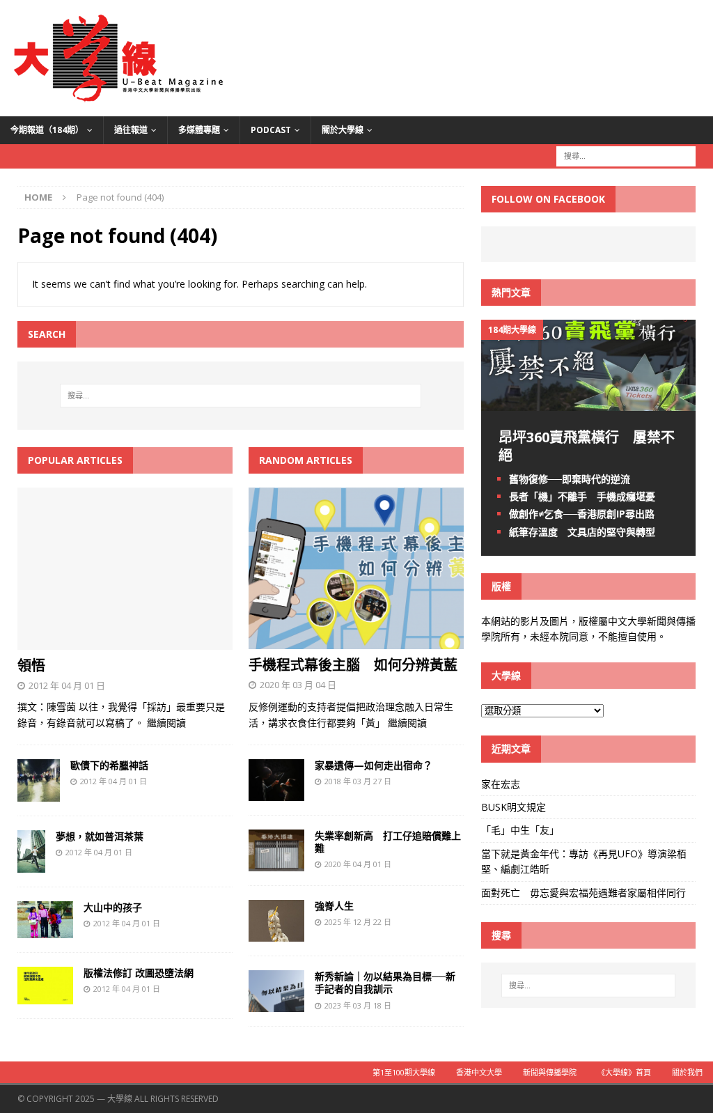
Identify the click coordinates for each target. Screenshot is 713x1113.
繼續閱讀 (166, 722)
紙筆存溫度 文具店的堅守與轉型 (582, 531)
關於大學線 (342, 130)
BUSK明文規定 (513, 807)
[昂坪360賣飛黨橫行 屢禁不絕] (588, 403)
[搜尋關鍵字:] (626, 155)
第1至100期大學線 (404, 1072)
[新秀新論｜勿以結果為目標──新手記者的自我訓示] (276, 1004)
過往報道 (131, 130)
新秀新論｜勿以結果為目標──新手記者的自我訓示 (385, 982)
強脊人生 (334, 905)
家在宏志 (500, 784)
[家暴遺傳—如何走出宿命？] (276, 793)
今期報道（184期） (47, 130)
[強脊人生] (276, 933)
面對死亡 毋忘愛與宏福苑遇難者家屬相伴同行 (585, 892)
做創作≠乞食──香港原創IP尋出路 (582, 513)
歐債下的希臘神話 (109, 765)
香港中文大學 (479, 1072)
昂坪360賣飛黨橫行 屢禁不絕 (587, 446)
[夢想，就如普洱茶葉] (31, 864)
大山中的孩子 (113, 907)
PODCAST (271, 130)
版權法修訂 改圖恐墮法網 (139, 972)
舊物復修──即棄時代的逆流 (569, 478)
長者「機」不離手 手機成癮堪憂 (582, 496)
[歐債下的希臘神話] (38, 793)
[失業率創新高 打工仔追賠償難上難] (276, 863)
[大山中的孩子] (45, 929)
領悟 (31, 665)
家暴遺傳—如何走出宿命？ (373, 765)
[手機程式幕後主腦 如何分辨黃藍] (356, 641)
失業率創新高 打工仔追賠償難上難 (388, 842)
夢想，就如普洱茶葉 (99, 836)
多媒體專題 (199, 130)
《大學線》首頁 (624, 1072)
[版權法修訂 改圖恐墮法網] (45, 995)
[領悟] (125, 641)
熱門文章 (511, 292)
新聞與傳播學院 (550, 1072)
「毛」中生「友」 (520, 829)
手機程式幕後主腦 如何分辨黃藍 (353, 664)
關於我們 (687, 1072)
